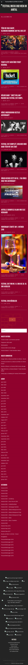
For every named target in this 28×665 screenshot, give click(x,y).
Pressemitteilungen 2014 (7, 550)
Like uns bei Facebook (14, 649)
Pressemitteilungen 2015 (7, 553)
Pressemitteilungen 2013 (7, 547)
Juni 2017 (3, 422)
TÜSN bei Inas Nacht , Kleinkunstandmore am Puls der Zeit (13, 29)
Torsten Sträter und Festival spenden (10, 339)
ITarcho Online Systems (17, 663)
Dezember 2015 (5, 458)
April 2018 (3, 409)
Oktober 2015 (4, 463)
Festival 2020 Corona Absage (8, 348)
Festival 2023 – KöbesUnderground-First (11, 509)
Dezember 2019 (5, 395)
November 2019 (5, 398)
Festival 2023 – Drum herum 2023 (9, 501)
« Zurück (6, 315)
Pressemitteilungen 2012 (7, 544)
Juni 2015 (3, 466)
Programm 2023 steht (6, 342)
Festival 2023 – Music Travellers (9, 520)
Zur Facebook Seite (14, 651)
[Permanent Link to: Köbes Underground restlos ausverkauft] (14, 126)
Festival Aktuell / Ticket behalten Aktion (11, 350)
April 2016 (3, 447)
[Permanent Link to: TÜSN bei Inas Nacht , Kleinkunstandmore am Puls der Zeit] (14, 42)
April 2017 (3, 425)
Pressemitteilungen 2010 (7, 539)
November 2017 (5, 414)
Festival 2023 (4, 496)
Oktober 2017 (4, 417)
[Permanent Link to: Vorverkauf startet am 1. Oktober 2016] (14, 253)
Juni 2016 (3, 441)
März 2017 (3, 428)
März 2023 (3, 384)
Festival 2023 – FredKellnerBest (9, 504)
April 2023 (3, 382)
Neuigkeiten (4, 53)
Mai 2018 (3, 406)
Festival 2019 (4, 488)
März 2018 (3, 412)
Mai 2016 (3, 444)
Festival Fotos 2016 (5, 528)
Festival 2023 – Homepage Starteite (10, 507)
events (16, 52)
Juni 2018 (3, 403)
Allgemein (11, 52)
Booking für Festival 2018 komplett (17, 373)
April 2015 (3, 471)
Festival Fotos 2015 (5, 526)
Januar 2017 (4, 433)
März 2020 (3, 393)
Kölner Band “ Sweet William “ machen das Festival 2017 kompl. (12, 96)
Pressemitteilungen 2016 (7, 555)
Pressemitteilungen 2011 (7, 542)
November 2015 (5, 460)
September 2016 (5, 439)
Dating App (4, 373)
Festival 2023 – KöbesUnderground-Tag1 (11, 512)
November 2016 (5, 436)
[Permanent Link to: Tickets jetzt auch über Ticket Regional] (10, 77)
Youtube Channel (14, 644)
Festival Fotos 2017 (5, 531)
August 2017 (4, 420)
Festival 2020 (4, 490)
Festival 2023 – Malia (6, 517)
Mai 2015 (3, 468)
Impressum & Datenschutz (14, 642)
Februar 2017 (4, 430)
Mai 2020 (3, 390)
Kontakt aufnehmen (14, 647)
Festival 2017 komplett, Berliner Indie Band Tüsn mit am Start (14, 145)
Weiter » (6, 326)
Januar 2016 (4, 455)
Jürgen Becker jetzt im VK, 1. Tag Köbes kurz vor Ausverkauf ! (14, 179)
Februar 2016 (4, 452)
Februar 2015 (4, 476)
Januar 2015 (4, 479)
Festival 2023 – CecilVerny (7, 498)
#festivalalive (4, 345)
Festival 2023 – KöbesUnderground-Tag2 (11, 515)
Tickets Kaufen (14, 646)
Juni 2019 (3, 401)
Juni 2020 (3, 387)
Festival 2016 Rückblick (9, 301)
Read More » (4, 87)
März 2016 (3, 449)
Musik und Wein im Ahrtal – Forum (17, 359)
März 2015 (3, 474)
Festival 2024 (4, 523)
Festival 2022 (4, 493)
